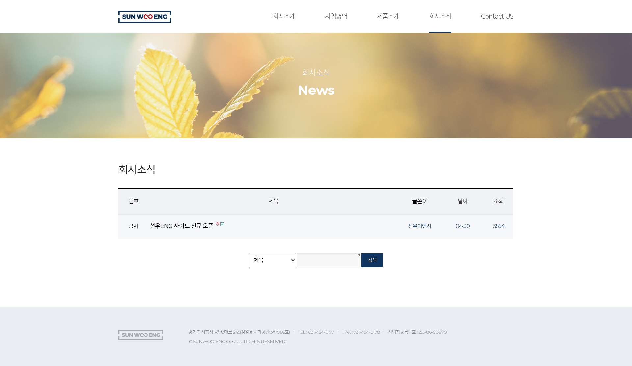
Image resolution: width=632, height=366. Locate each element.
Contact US (497, 16)
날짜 (462, 201)
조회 (499, 201)
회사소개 (284, 16)
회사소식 (440, 16)
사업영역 (336, 16)
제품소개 (388, 16)
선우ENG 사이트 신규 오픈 (182, 226)
